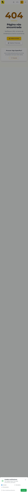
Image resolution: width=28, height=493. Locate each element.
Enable (24, 490)
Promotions (5, 487)
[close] (25, 480)
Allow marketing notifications (9, 490)
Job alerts (18, 485)
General (4, 485)
